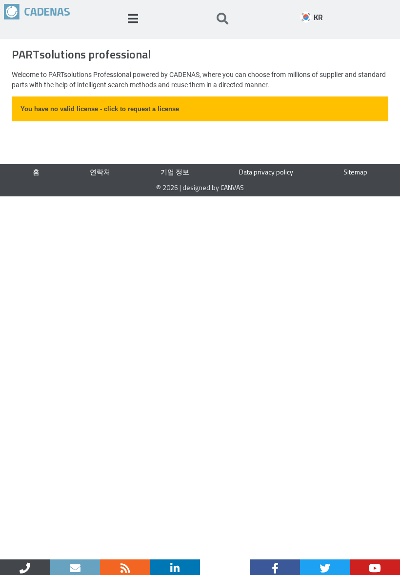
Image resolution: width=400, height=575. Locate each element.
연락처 (100, 171)
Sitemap (355, 171)
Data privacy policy (266, 171)
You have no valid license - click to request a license (99, 109)
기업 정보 (174, 171)
